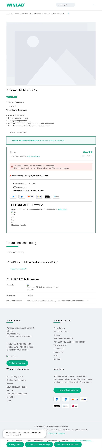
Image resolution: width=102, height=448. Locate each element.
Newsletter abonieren (68, 390)
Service (9, 390)
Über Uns (10, 397)
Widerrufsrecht (59, 345)
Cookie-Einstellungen (16, 380)
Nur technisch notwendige (39, 444)
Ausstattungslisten (14, 377)
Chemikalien (59, 328)
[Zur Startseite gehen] (15, 5)
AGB (55, 356)
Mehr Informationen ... (84, 441)
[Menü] (94, 5)
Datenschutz (59, 349)
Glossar (56, 335)
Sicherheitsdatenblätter (16, 394)
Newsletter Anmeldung (16, 387)
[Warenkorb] (88, 5)
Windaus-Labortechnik (17, 369)
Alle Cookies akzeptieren (68, 444)
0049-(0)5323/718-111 (23, 347)
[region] (51, 54)
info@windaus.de (21, 350)
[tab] (21, 244)
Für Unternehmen (61, 332)
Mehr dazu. (62, 209)
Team (8, 400)
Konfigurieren (15, 444)
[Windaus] (51, 97)
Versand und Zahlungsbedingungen (69, 342)
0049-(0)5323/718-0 (22, 344)
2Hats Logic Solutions (56, 433)
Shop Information (62, 320)
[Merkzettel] (84, 5)
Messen (9, 383)
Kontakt (56, 359)
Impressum (58, 352)
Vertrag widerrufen (17, 363)
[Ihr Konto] (78, 5)
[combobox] (63, 5)
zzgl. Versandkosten (33, 156)
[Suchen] (73, 5)
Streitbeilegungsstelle (63, 338)
